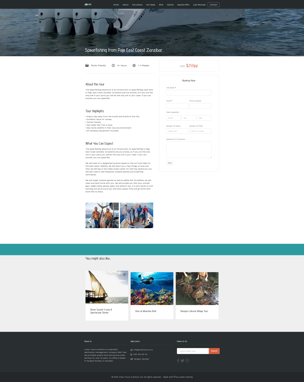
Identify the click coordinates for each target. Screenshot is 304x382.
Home (116, 5)
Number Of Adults (173, 126)
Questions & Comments (175, 139)
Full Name (171, 88)
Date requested (172, 112)
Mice (161, 5)
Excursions (137, 5)
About (125, 5)
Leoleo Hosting (186, 377)
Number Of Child (196, 126)
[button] (89, 220)
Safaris (170, 5)
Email (169, 101)
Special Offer (183, 5)
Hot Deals (150, 5)
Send (170, 163)
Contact (213, 5)
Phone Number (195, 101)
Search (214, 351)
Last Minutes (199, 5)
